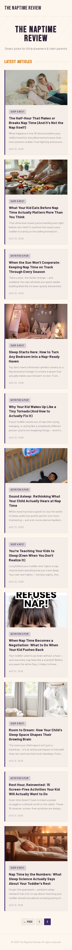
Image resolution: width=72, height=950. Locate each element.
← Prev (27, 922)
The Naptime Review (22, 8)
